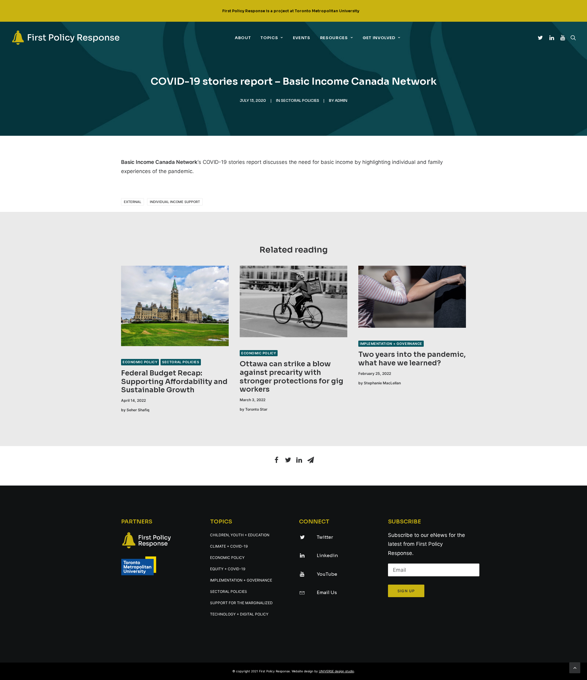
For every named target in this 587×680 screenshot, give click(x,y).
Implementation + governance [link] (391, 344)
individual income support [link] (175, 202)
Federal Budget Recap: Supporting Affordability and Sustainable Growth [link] (174, 381)
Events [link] (301, 37)
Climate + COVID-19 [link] (229, 546)
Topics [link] (269, 37)
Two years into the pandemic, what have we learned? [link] (412, 359)
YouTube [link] (327, 574)
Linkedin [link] (327, 555)
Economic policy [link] (140, 362)
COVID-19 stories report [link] (232, 162)
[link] (65, 37)
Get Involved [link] (379, 37)
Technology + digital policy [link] (239, 614)
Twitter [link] (325, 537)
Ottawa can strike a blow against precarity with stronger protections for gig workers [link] (291, 377)
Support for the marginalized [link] (241, 603)
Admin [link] (341, 100)
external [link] (132, 202)
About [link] (243, 37)
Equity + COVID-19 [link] (227, 569)
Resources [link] (334, 37)
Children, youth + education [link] (239, 535)
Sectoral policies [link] (300, 100)
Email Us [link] (327, 592)
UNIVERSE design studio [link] (336, 671)
